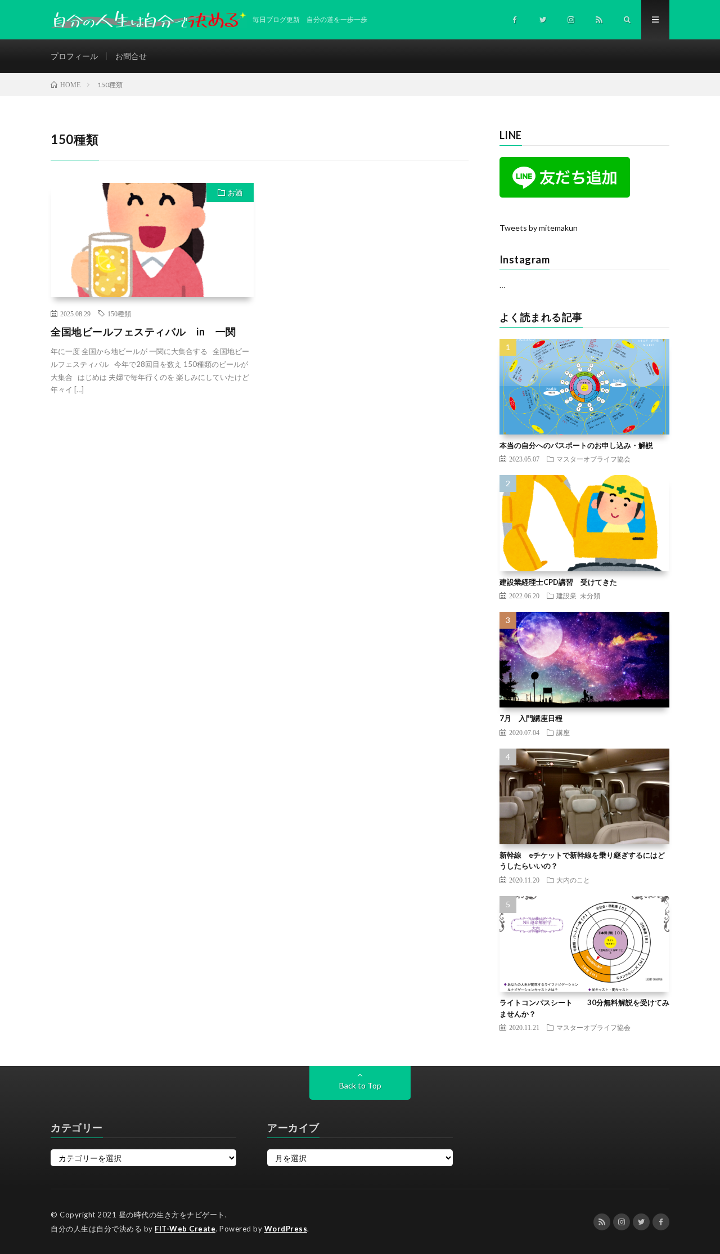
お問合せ (131, 56)
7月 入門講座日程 (531, 718)
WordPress (286, 1228)
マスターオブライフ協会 (593, 458)
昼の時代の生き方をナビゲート (172, 1214)
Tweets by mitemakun (539, 227)
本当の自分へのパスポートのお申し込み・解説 (576, 445)
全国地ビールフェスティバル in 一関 (143, 331)
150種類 (119, 313)
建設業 (566, 595)
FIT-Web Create (185, 1228)
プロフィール (74, 56)
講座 (563, 732)
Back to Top (360, 1085)
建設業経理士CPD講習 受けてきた (558, 581)
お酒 (235, 192)
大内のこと (573, 879)
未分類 (590, 595)
